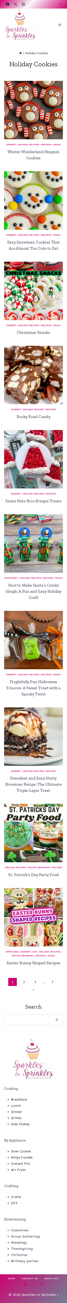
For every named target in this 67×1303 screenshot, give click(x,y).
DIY (14, 1203)
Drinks (16, 1118)
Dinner (16, 1112)
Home (11, 1278)
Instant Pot (20, 1163)
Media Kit (51, 1278)
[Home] (20, 53)
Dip (34, 952)
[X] (15, 4)
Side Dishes (20, 1124)
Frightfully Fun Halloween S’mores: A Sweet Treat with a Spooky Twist (33, 687)
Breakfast (19, 1099)
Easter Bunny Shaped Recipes (33, 962)
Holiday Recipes (28, 144)
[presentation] (33, 110)
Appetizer (11, 952)
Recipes (46, 144)
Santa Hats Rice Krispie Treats (33, 500)
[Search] (57, 1020)
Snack (57, 144)
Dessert (11, 144)
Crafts (16, 1197)
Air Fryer (18, 1170)
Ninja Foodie (22, 1157)
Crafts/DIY (11, 578)
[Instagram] (23, 4)
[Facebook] (7, 4)
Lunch (16, 1106)
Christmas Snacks (33, 332)
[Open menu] (60, 25)
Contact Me (30, 1278)
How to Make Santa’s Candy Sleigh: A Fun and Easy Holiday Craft (33, 591)
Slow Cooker (21, 1151)
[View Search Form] (61, 4)
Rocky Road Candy (33, 416)
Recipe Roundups (39, 867)
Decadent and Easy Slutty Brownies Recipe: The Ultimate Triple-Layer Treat (33, 784)
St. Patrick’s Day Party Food (33, 874)
